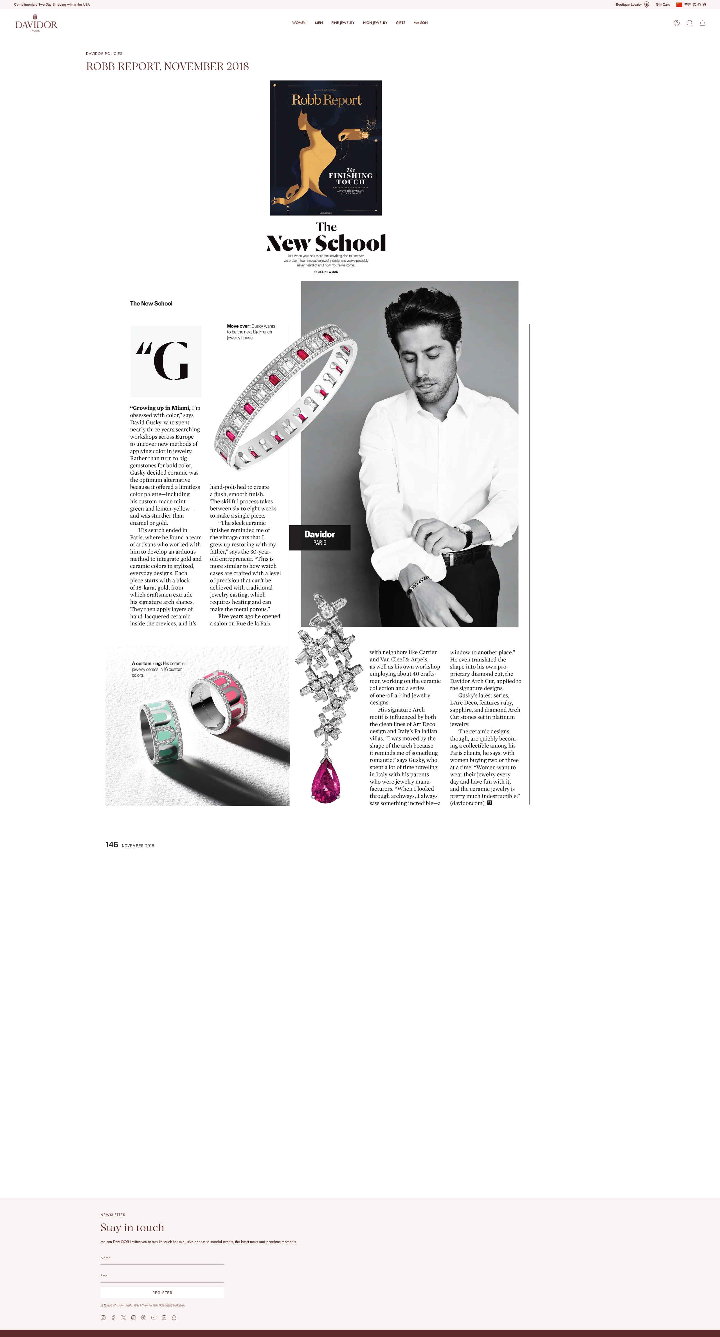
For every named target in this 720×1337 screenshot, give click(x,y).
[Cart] (702, 23)
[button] (299, 23)
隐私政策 (158, 1305)
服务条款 (172, 1305)
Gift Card (663, 4)
